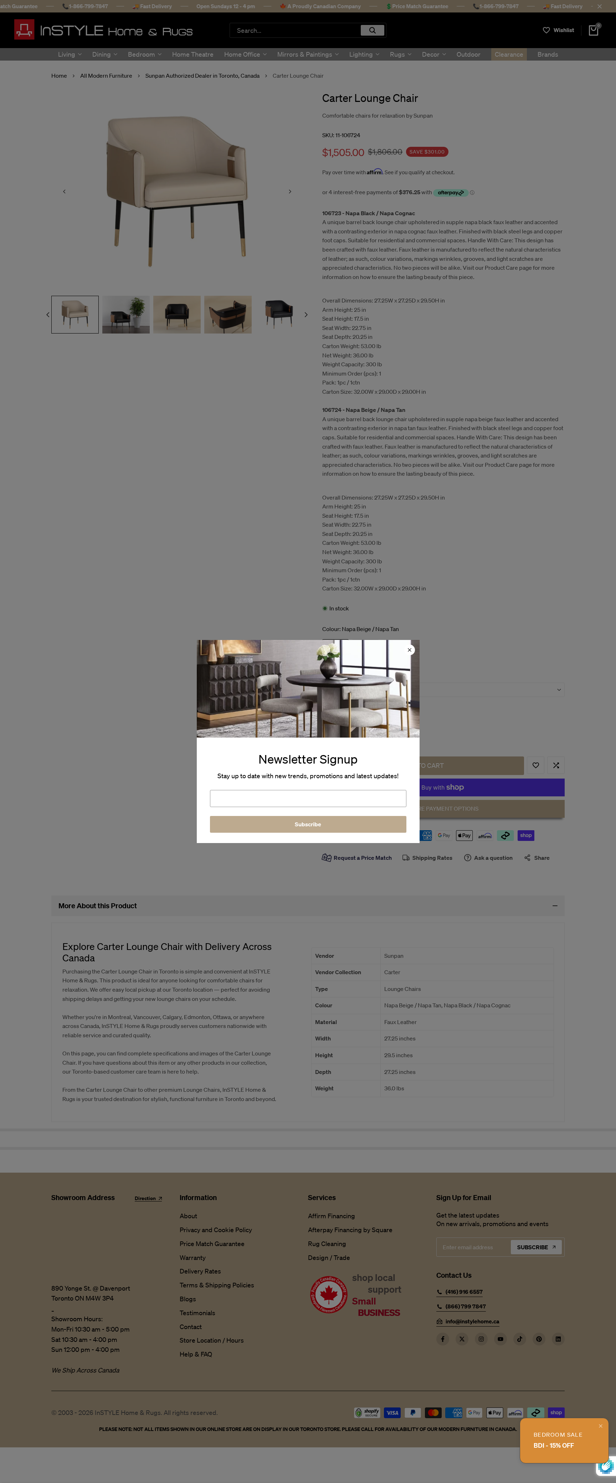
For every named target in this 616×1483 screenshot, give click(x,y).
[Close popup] (600, 1426)
